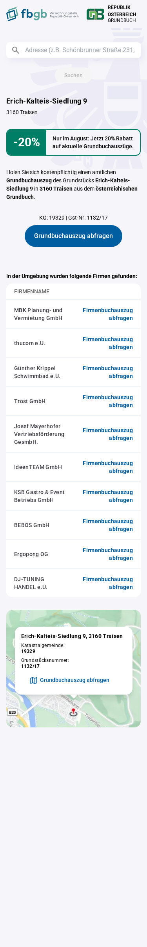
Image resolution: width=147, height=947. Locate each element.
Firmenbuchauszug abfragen (108, 314)
